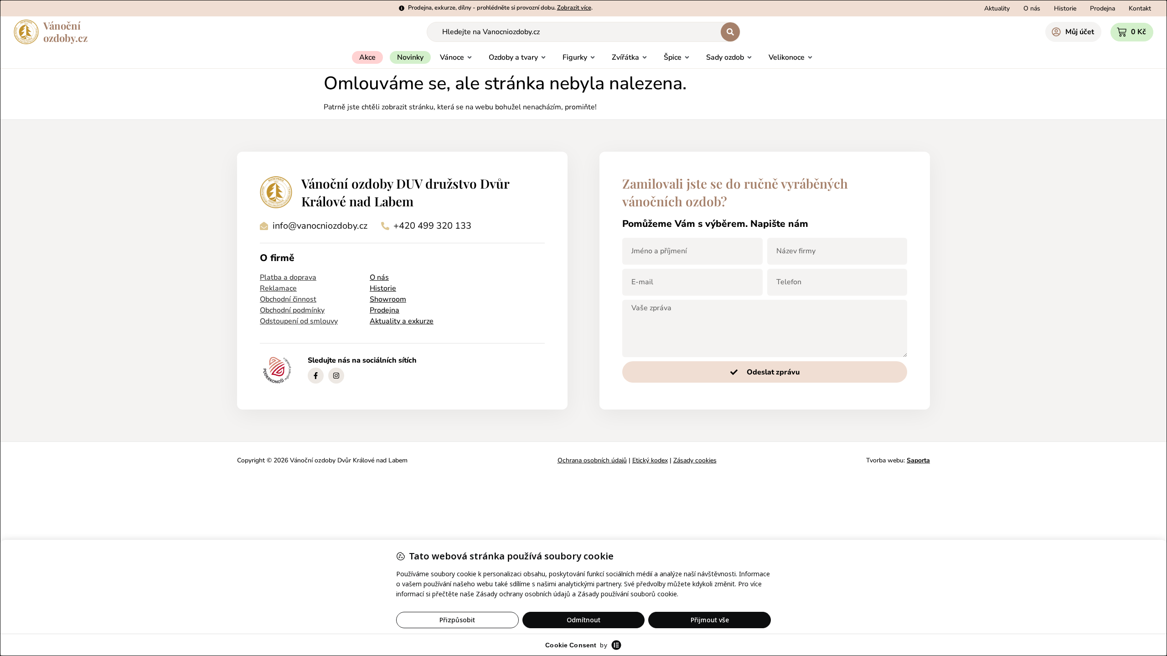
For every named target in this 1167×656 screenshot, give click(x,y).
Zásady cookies (695, 460)
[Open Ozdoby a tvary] (543, 57)
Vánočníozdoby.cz (65, 32)
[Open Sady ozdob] (749, 57)
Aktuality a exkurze (402, 321)
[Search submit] (730, 31)
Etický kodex (650, 460)
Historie (383, 288)
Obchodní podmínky (292, 310)
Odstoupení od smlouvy (299, 321)
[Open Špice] (687, 57)
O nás (379, 277)
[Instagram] (336, 376)
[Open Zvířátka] (644, 57)
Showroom (388, 299)
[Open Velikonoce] (810, 57)
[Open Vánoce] (469, 57)
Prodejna (384, 310)
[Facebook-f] (316, 376)
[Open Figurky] (592, 57)
